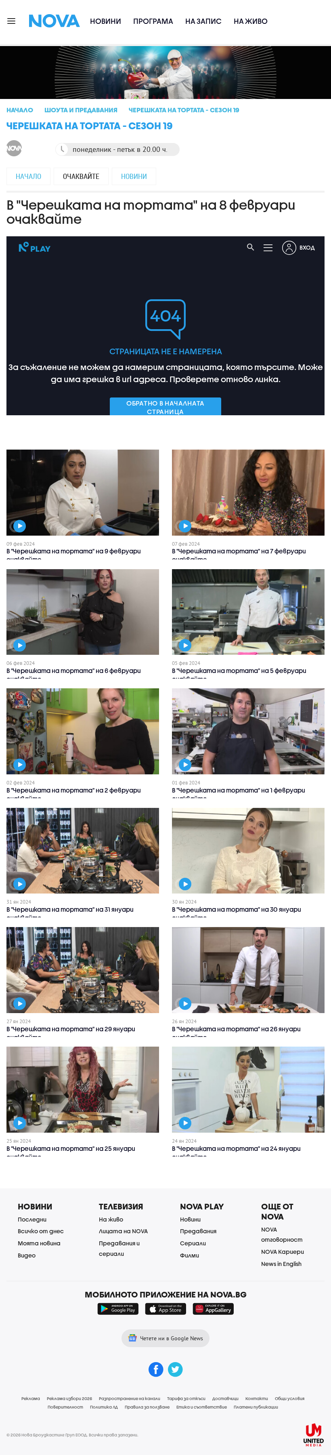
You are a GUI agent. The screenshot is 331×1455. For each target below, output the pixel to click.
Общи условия (289, 1398)
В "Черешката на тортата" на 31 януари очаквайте (70, 913)
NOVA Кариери (282, 1251)
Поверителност (65, 1407)
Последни (32, 1219)
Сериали (193, 1243)
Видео (27, 1255)
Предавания (198, 1231)
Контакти (256, 1398)
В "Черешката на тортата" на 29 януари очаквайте (70, 1033)
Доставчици (225, 1398)
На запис (203, 21)
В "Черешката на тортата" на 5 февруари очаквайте (239, 675)
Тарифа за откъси (186, 1398)
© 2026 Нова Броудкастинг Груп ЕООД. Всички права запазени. (72, 1434)
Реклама (30, 1398)
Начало (28, 176)
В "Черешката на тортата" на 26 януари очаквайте (236, 1033)
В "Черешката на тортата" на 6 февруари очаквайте (73, 675)
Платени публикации (256, 1407)
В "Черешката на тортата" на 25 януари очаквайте (70, 1153)
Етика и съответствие (201, 1407)
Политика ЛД (104, 1407)
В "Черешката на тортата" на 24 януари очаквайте (236, 1153)
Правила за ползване (147, 1407)
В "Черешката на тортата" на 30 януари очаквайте (236, 913)
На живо (251, 21)
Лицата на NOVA (123, 1231)
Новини (105, 21)
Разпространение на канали (129, 1398)
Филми (189, 1255)
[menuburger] (11, 20)
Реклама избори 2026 (69, 1398)
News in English (281, 1263)
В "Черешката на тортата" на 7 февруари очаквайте (239, 555)
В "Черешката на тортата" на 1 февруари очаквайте (238, 794)
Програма (153, 21)
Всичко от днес (41, 1231)
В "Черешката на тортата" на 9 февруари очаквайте (73, 555)
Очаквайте (81, 176)
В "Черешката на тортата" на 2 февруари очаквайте (73, 794)
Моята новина (39, 1243)
